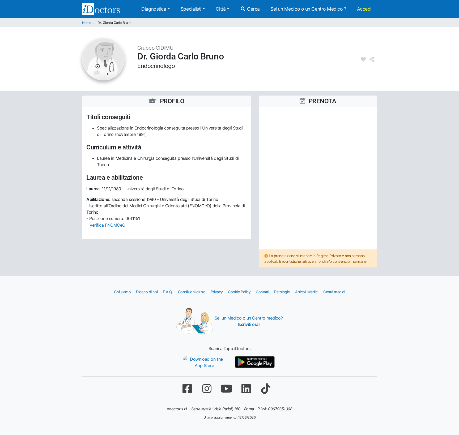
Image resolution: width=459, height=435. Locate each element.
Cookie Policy (239, 292)
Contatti (262, 292)
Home (86, 23)
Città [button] (221, 9)
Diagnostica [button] (153, 9)
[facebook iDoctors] (187, 388)
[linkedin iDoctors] (246, 388)
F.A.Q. (168, 292)
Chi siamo (122, 292)
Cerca (253, 9)
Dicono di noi (147, 292)
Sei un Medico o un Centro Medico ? (308, 9)
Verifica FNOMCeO (107, 225)
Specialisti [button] (191, 9)
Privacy (217, 292)
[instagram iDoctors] (206, 388)
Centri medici (334, 292)
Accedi (364, 9)
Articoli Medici (306, 292)
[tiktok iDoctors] (265, 388)
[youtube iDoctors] (226, 388)
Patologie (282, 292)
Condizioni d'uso (192, 292)
